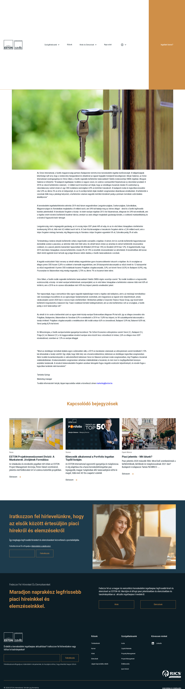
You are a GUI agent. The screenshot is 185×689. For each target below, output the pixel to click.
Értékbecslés (125, 676)
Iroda (123, 655)
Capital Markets (126, 661)
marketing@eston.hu (104, 395)
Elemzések (158, 616)
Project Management (127, 671)
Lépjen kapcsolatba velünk (99, 676)
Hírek (116, 616)
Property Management (128, 666)
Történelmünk (95, 655)
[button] (52, 45)
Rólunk (69, 45)
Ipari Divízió (125, 681)
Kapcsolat (108, 45)
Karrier (93, 661)
